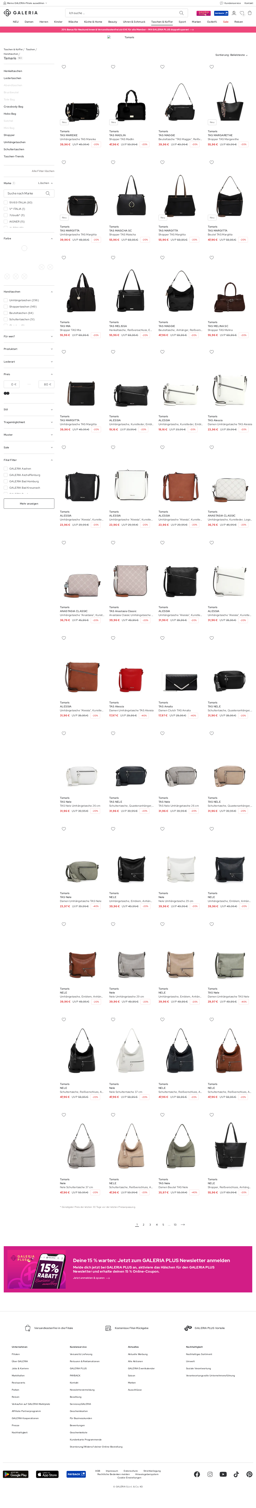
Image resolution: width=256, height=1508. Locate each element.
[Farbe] (16, 267)
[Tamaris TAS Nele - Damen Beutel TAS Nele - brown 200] (181, 1143)
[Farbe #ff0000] (41, 258)
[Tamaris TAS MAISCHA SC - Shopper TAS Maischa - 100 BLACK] (131, 190)
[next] (183, 1224)
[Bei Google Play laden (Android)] (15, 1474)
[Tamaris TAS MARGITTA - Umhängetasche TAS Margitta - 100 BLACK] (82, 190)
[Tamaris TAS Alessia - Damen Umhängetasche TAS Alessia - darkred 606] (131, 666)
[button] (25, 3)
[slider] (5, 393)
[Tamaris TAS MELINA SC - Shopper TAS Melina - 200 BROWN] (230, 286)
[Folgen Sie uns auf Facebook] (197, 1474)
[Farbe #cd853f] (41, 248)
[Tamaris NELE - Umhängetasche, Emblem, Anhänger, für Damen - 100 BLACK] (131, 857)
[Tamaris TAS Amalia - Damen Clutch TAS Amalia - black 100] (181, 666)
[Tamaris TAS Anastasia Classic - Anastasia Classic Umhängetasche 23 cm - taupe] (131, 571)
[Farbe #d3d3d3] (16, 248)
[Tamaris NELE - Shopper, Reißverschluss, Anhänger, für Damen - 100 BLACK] (230, 1143)
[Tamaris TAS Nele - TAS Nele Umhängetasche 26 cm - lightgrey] (82, 762)
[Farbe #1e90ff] (7, 258)
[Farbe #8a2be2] (16, 258)
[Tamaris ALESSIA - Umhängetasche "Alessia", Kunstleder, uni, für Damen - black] (82, 475)
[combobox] (232, 55)
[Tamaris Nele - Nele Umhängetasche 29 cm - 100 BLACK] (181, 857)
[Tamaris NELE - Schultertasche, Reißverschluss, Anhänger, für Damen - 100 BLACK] (82, 1048)
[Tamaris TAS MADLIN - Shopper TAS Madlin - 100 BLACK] (131, 95)
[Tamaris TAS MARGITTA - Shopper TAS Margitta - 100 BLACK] (181, 190)
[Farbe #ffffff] (24, 248)
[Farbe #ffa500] (50, 258)
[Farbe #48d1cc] (41, 267)
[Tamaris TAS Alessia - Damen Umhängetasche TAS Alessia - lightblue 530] (230, 380)
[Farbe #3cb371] (50, 248)
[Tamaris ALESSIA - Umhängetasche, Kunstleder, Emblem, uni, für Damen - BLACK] (131, 380)
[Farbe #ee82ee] (24, 258)
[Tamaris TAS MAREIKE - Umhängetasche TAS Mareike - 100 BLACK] (82, 95)
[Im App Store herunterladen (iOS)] (47, 1474)
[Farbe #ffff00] (7, 267)
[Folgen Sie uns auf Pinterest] (249, 1474)
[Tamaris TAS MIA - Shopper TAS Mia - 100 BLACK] (82, 286)
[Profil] (234, 13)
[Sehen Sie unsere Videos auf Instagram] (210, 1474)
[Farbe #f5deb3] (33, 248)
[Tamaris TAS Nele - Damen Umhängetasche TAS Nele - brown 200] (82, 857)
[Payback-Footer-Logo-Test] (76, 1474)
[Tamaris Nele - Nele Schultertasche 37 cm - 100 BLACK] (131, 1048)
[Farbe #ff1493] (33, 258)
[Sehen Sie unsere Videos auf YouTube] (223, 1474)
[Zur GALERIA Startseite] (20, 13)
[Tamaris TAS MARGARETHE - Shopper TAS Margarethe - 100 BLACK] (230, 95)
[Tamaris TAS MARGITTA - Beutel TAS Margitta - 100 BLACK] (230, 190)
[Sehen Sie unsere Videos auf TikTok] (236, 1474)
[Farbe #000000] (7, 248)
